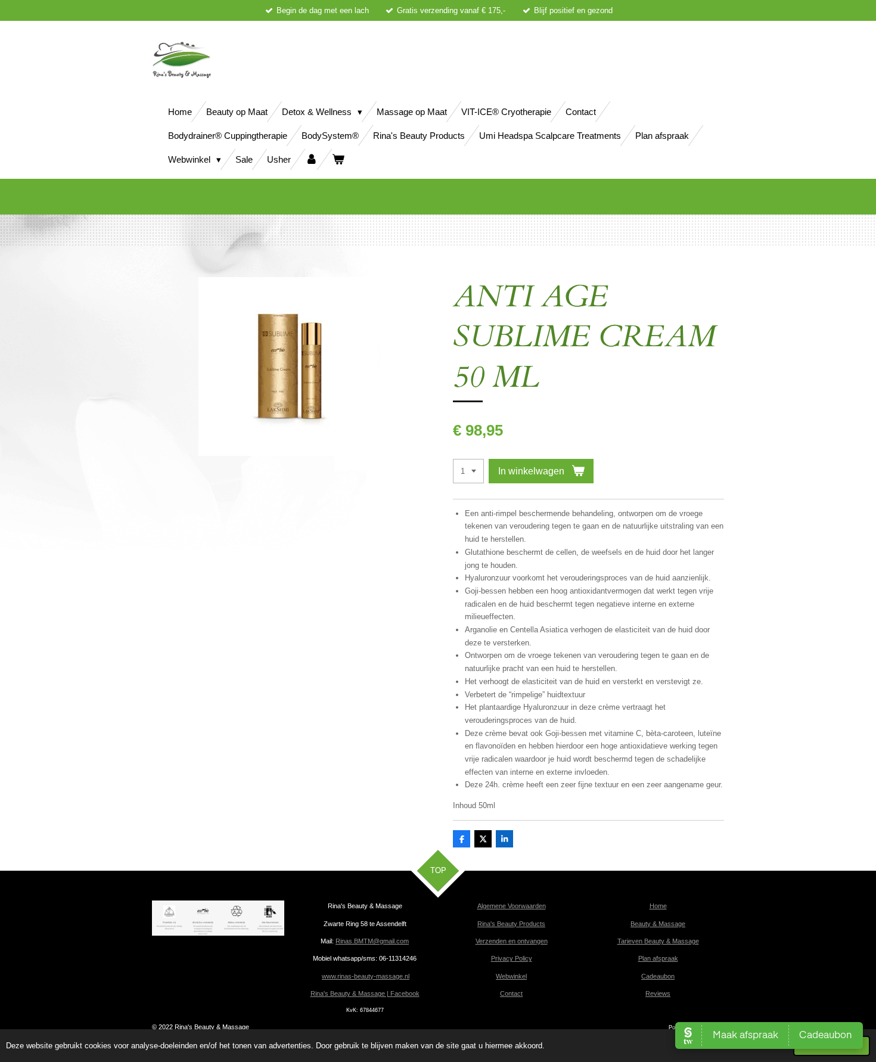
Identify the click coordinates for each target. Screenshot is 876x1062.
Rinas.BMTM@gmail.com (372, 941)
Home (658, 905)
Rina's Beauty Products (511, 923)
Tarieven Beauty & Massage (658, 941)
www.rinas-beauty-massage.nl (365, 976)
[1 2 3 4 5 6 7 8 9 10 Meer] (468, 471)
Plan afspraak (658, 958)
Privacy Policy (511, 958)
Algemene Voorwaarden (511, 905)
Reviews (657, 993)
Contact (511, 993)
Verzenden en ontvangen (512, 941)
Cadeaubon (658, 976)
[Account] (311, 159)
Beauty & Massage (657, 923)
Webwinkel (511, 976)
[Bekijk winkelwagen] (338, 159)
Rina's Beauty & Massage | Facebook (365, 993)
